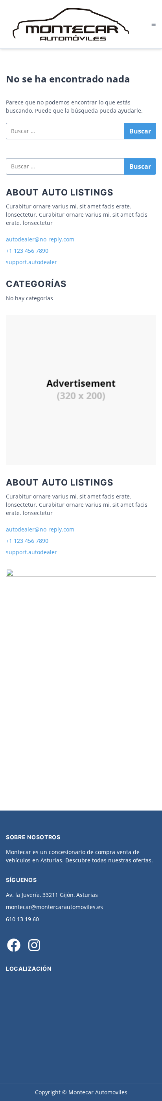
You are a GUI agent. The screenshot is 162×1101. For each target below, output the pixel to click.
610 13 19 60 (22, 919)
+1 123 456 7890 (27, 250)
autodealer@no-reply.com (40, 239)
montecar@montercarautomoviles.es (54, 907)
